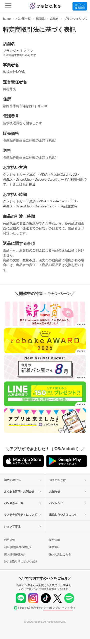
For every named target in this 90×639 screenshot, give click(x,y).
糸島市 (54, 19)
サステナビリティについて (20, 514)
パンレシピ (56, 502)
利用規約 (9, 539)
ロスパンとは (57, 479)
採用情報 (54, 539)
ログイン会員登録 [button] (80, 6)
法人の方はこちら (60, 554)
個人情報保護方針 (15, 554)
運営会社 (54, 547)
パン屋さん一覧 (13, 502)
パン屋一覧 (23, 19)
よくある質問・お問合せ (19, 491)
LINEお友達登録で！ (47, 608)
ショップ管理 (12, 526)
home (7, 19)
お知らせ (54, 491)
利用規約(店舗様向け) (17, 547)
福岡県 (40, 19)
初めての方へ (12, 479)
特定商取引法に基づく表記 (20, 561)
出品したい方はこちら (63, 514)
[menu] (8, 6)
